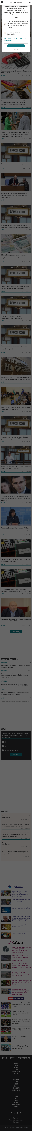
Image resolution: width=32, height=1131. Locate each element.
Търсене (30, 2)
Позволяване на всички (16, 46)
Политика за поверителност (15, 38)
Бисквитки (8, 40)
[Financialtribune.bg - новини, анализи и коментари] (16, 2)
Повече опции (16, 49)
